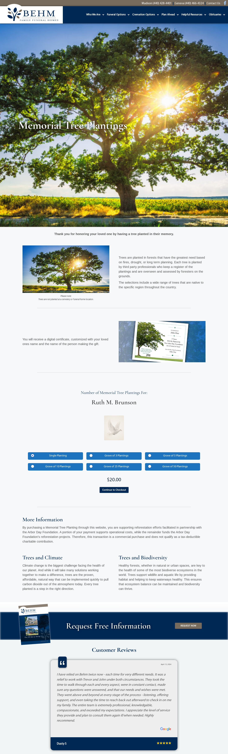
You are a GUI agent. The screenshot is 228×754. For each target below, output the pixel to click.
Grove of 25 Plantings (116, 466)
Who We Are (93, 14)
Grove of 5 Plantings (175, 455)
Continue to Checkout (114, 489)
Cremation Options (143, 14)
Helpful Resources (191, 14)
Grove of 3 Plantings (116, 455)
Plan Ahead (168, 14)
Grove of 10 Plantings (58, 466)
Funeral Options (116, 14)
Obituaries (215, 14)
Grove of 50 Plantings (175, 466)
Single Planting (58, 455)
